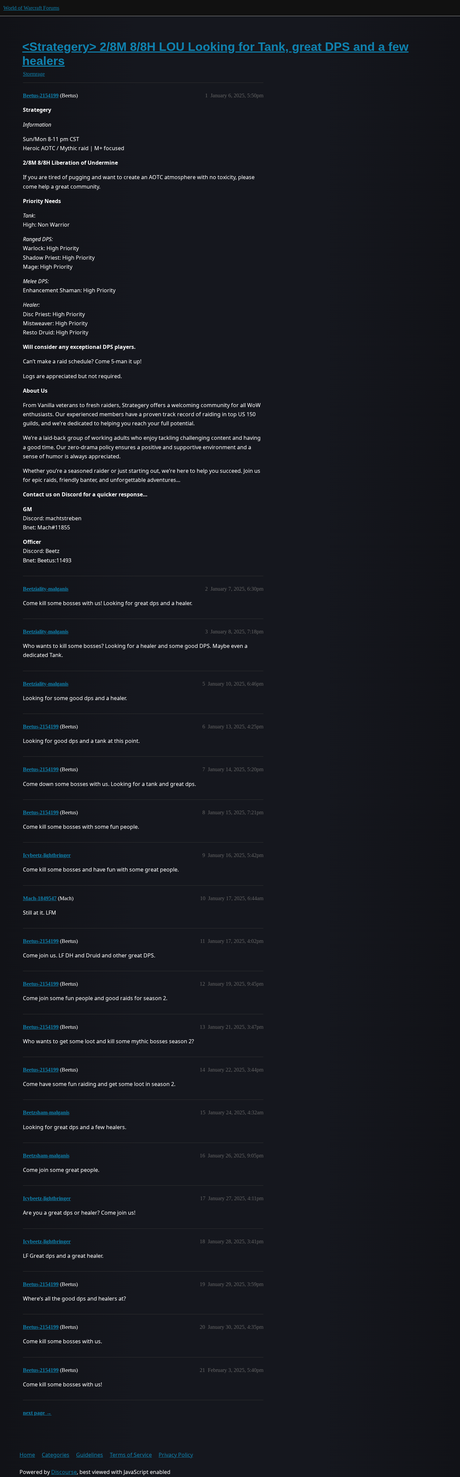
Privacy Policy (176, 1454)
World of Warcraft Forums (31, 8)
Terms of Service (131, 1454)
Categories (55, 1454)
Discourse (64, 1472)
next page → (37, 1413)
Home (27, 1454)
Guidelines (89, 1454)
